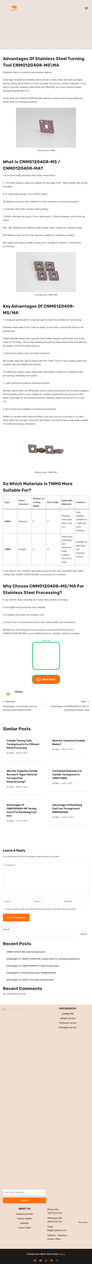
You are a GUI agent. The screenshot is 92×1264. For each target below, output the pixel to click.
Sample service (67, 1018)
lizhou (62, 1254)
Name (8, 901)
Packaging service (67, 1027)
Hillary (19, 691)
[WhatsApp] (57, 1260)
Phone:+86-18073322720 (54, 1211)
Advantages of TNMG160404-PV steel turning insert (32, 965)
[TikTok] (46, 1260)
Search (6, 929)
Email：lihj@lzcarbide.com (56, 1228)
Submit (24, 1200)
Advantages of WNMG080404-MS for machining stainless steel (70, 706)
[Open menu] (86, 8)
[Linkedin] (51, 1260)
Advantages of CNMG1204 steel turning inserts (30, 979)
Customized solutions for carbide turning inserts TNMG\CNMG (67, 774)
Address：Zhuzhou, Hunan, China (57, 1237)
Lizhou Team (24, 1227)
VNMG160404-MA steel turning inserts (26, 951)
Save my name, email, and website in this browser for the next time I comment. (41, 909)
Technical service (67, 1022)
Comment (9, 865)
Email (37, 901)
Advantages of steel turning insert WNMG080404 (31, 972)
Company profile (24, 1214)
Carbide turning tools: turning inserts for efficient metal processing (23, 744)
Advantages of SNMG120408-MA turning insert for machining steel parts (43, 958)
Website (68, 901)
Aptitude (24, 1223)
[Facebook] (35, 1260)
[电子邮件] (40, 1260)
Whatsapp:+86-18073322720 (55, 1220)
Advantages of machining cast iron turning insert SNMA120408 (20, 706)
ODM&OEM (67, 1013)
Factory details (24, 1218)
